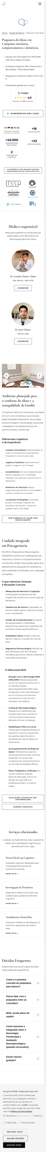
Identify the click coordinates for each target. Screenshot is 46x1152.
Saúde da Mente (17, 33)
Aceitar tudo (14, 1145)
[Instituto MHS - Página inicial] (4, 4)
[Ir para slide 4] (27, 385)
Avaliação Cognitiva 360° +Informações (23, 799)
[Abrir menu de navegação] (40, 4)
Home (4, 33)
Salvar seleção (15, 1138)
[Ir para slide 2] (18, 385)
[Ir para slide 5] (31, 385)
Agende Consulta (23, 807)
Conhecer (22, 288)
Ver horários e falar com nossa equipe (23, 519)
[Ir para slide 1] (14, 385)
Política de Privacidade (21, 1111)
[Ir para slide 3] (23, 385)
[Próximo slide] (39, 375)
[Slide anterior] (6, 375)
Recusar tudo (15, 1132)
